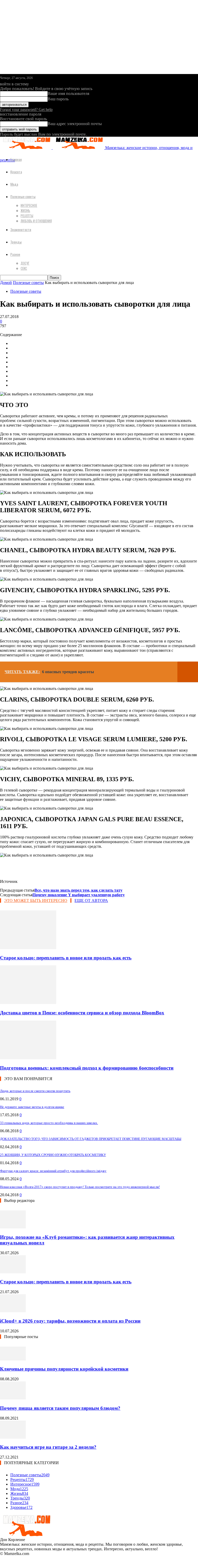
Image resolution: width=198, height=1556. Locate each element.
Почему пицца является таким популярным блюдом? (60, 1408)
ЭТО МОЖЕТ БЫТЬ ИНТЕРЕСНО (35, 900)
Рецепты (27, 215)
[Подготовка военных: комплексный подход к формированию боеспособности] (28, 1058)
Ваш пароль (58, 99)
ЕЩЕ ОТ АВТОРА (91, 900)
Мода (14, 184)
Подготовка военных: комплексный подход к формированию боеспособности (87, 1068)
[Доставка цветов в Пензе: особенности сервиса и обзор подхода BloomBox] (28, 1002)
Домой (6, 282)
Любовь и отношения (36, 220)
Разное (15, 254)
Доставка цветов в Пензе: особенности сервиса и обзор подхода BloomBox (82, 1012)
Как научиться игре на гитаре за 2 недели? (48, 1447)
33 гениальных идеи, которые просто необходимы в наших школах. (49, 1123)
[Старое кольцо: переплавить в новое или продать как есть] (28, 948)
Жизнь (25, 210)
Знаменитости (20, 229)
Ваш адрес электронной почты (75, 123)
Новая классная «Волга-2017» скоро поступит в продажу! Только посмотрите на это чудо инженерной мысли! (80, 1187)
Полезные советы (23, 196)
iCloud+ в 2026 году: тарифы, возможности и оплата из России (70, 1321)
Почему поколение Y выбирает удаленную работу (78, 895)
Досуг (25, 263)
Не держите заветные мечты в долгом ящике (32, 1107)
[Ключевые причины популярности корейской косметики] (13, 1359)
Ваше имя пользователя (68, 93)
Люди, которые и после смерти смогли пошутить (35, 1091)
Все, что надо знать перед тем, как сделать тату (78, 890)
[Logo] (26, 147)
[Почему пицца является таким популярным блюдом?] (13, 1398)
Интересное (29, 205)
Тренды (16, 242)
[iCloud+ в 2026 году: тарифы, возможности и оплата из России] (13, 1311)
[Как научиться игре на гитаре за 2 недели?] (13, 1437)
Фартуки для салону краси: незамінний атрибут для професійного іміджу (53, 1171)
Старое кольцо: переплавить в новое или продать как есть (65, 957)
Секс (24, 268)
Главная (16, 159)
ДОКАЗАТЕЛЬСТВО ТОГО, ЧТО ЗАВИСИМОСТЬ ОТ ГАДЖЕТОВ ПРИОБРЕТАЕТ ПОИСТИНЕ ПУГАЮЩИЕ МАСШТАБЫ (90, 1139)
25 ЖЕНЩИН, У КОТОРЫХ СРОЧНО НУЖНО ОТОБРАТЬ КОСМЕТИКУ (53, 1155)
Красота (16, 171)
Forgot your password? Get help (26, 109)
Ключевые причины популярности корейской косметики (64, 1369)
